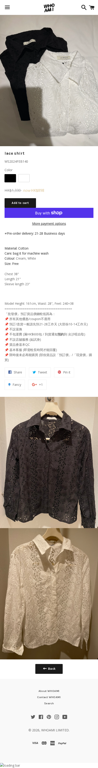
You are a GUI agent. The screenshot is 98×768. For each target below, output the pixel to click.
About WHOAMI (49, 691)
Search (49, 703)
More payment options (49, 223)
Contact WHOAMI (49, 697)
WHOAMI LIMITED (55, 730)
